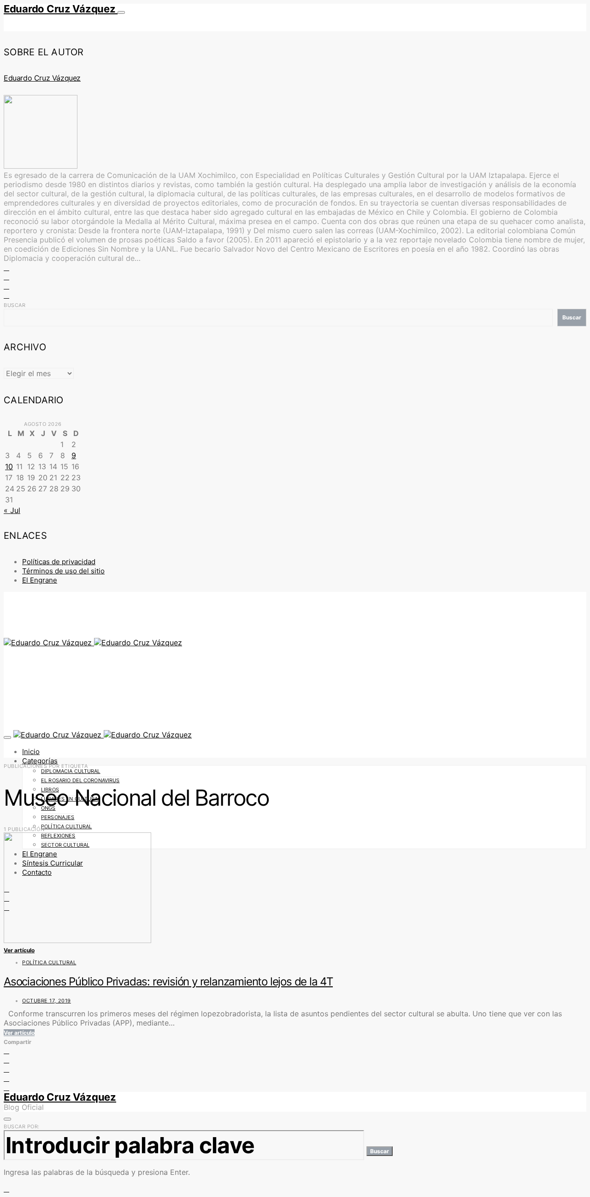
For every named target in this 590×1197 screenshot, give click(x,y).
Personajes (57, 817)
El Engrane (39, 580)
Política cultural (66, 826)
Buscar (14, 305)
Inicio (31, 751)
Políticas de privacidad (58, 561)
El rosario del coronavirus (80, 780)
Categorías (40, 760)
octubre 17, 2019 (46, 1000)
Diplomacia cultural (70, 771)
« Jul (12, 510)
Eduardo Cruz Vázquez (61, 9)
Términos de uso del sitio (63, 570)
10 (9, 466)
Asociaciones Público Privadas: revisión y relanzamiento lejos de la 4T (168, 981)
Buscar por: (22, 1126)
